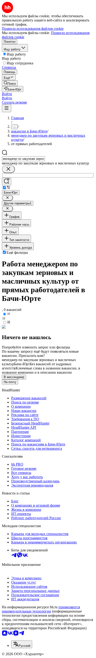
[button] (7, 94)
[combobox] (23, 158)
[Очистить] (8, 169)
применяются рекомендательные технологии (41, 609)
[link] (10, 83)
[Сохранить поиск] (6, 181)
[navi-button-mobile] (6, 108)
